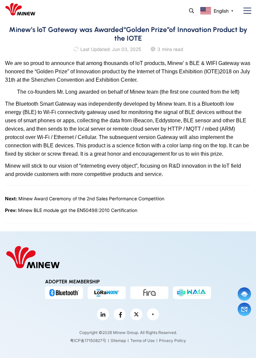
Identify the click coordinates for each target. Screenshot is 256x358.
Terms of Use (142, 340)
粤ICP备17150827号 (88, 340)
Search (191, 10)
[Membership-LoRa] (107, 292)
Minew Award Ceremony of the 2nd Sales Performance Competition (91, 198)
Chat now (244, 294)
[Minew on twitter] (136, 314)
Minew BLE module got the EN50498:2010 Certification (77, 210)
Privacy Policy (172, 340)
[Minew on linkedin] (103, 314)
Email (244, 309)
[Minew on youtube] (153, 314)
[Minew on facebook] (119, 314)
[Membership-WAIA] (192, 292)
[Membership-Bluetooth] (64, 292)
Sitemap (118, 340)
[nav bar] (244, 11)
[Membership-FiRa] (149, 292)
